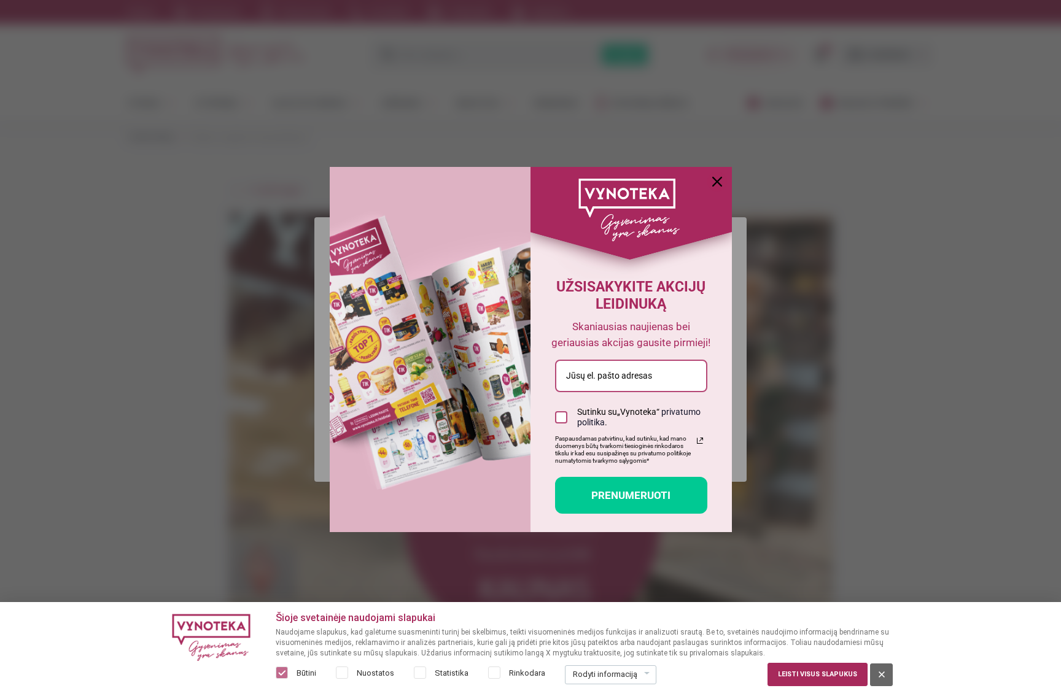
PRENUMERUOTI (630, 495)
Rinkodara (527, 673)
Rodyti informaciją (605, 674)
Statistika (451, 673)
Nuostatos (375, 673)
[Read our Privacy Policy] (700, 440)
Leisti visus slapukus (817, 674)
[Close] (717, 181)
